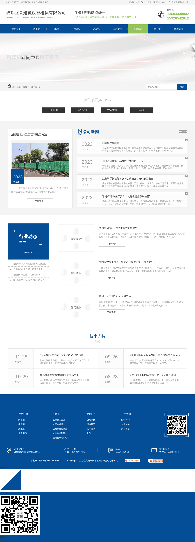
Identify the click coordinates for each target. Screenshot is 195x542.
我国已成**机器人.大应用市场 (25, 274)
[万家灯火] (132, 460)
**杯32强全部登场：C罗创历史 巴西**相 (61, 355)
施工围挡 (22, 433)
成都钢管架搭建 (60, 429)
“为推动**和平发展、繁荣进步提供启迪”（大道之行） (28, 269)
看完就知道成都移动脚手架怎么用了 (59, 375)
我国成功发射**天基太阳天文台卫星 (28, 263)
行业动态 (83, 110)
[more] (183, 131)
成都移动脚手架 (60, 433)
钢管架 (57, 29)
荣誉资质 (125, 429)
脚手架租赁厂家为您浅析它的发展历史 (28, 280)
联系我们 (178, 29)
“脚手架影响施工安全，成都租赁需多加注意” (126, 196)
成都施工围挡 (59, 419)
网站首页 (16, 29)
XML (163, 2)
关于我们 (158, 29)
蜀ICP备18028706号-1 (50, 460)
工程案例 (117, 29)
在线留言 (147, 2)
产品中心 (97, 29)
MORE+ (28, 252)
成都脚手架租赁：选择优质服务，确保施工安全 (127, 178)
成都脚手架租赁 (110, 143)
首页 (25, 87)
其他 (141, 110)
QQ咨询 (4, 493)
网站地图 (135, 2)
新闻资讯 (138, 29)
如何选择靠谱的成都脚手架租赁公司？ (123, 161)
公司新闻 (53, 110)
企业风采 (125, 424)
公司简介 (125, 419)
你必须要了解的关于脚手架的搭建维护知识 (153, 375)
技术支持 (112, 110)
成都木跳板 (58, 424)
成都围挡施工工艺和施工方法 (29, 134)
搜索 (182, 87)
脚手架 (36, 29)
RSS (158, 2)
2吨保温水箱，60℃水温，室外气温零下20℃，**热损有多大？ (155, 355)
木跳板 (77, 29)
